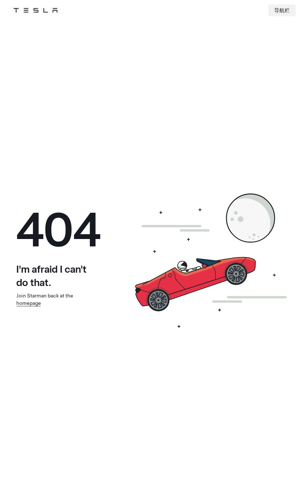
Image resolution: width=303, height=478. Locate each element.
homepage (28, 303)
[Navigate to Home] (35, 10)
